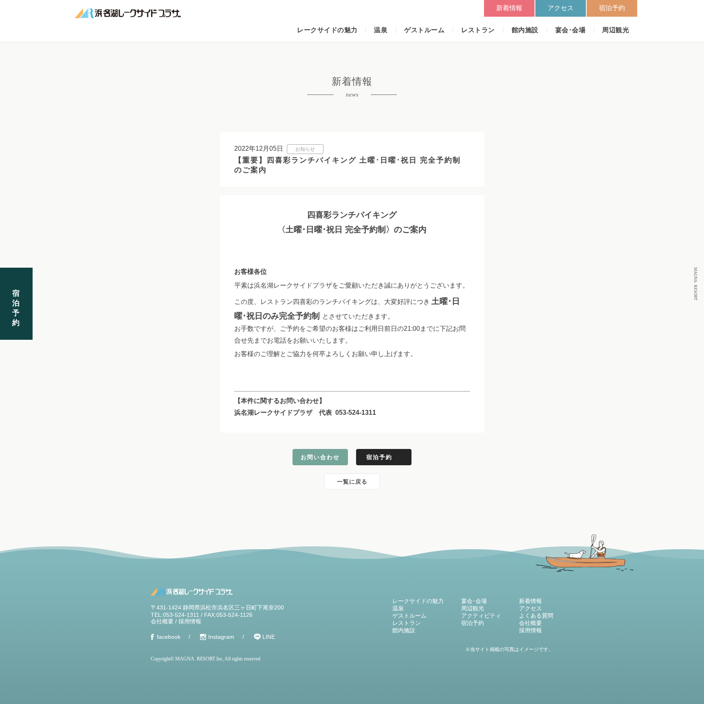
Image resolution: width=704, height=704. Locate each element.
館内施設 (525, 29)
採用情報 (189, 621)
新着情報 (509, 7)
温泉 (380, 29)
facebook (168, 637)
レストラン (478, 29)
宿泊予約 (612, 7)
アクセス (561, 7)
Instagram (221, 637)
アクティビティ (481, 615)
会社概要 (162, 621)
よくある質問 (536, 615)
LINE (268, 637)
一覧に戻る (352, 481)
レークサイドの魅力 (327, 29)
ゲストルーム (424, 29)
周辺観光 (615, 29)
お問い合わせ (320, 457)
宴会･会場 (570, 29)
